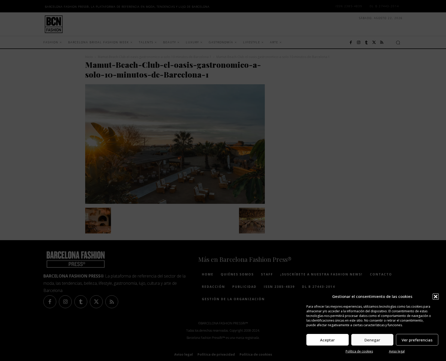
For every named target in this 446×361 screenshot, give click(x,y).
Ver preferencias (417, 339)
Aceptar (327, 339)
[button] (435, 296)
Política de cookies (359, 351)
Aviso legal (397, 351)
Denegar (372, 339)
